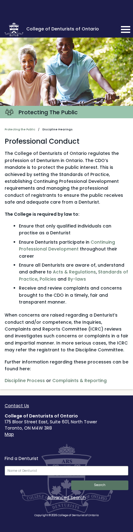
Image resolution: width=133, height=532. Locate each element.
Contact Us (17, 406)
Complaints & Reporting (79, 380)
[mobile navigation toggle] (125, 29)
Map (9, 434)
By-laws (77, 279)
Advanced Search (66, 497)
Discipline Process (25, 380)
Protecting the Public (20, 129)
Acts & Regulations (74, 272)
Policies (48, 279)
